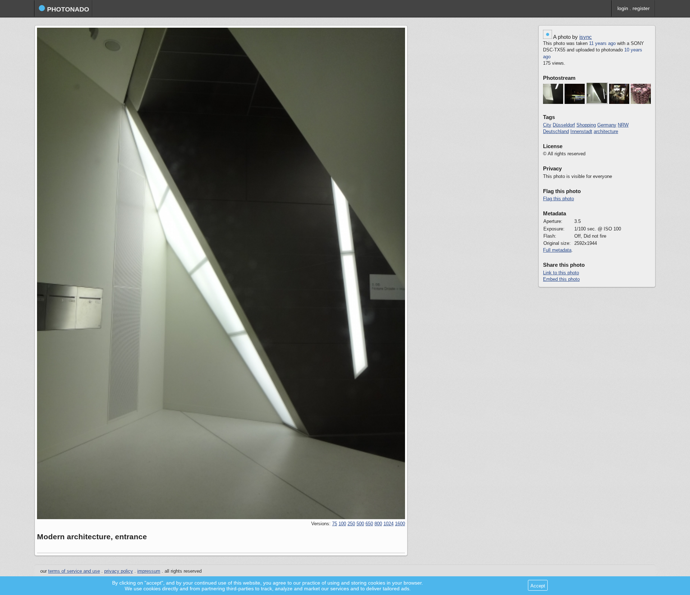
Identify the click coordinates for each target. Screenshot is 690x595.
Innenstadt (581, 131)
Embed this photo (561, 279)
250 (351, 523)
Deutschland (556, 131)
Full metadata (557, 250)
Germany (606, 125)
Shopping (586, 125)
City (547, 125)
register (641, 8)
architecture (606, 131)
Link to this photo (561, 272)
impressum (148, 571)
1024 (388, 523)
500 (360, 523)
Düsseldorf (564, 125)
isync (585, 37)
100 (342, 523)
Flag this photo (558, 198)
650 (369, 523)
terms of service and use (74, 571)
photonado (67, 9)
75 (334, 523)
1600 (400, 523)
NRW (623, 125)
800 (378, 523)
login (622, 8)
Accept (537, 586)
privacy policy (118, 571)
